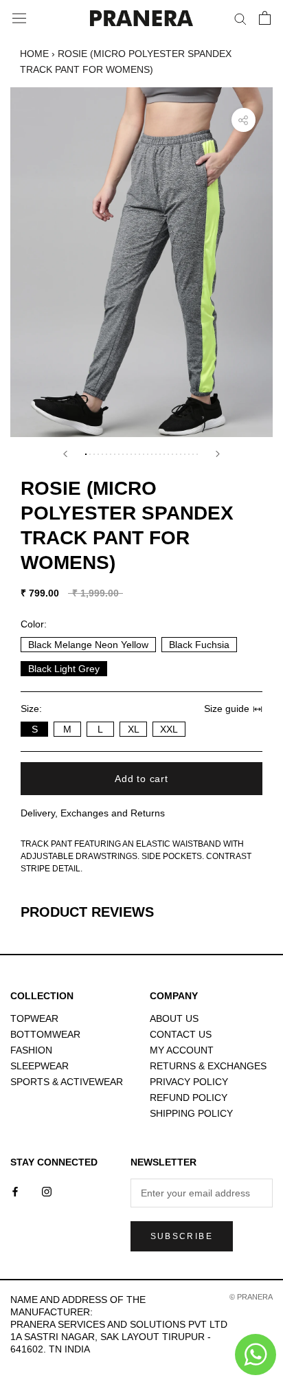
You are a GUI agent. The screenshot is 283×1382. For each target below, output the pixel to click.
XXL (169, 729)
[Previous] (65, 454)
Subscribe (182, 1236)
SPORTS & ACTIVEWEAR (66, 1081)
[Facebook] (15, 1190)
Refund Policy (188, 1097)
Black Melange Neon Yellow (88, 644)
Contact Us (181, 1034)
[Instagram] (47, 1190)
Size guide (226, 708)
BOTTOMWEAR (45, 1034)
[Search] (240, 18)
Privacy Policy (189, 1081)
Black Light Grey (64, 668)
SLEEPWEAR (39, 1065)
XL (133, 729)
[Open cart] (265, 18)
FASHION (31, 1050)
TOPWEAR (34, 1018)
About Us (174, 1018)
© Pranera (251, 1297)
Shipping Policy (191, 1113)
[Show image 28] (197, 454)
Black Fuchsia (199, 644)
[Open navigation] (19, 18)
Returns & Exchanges (208, 1065)
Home (34, 53)
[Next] (218, 454)
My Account (182, 1050)
